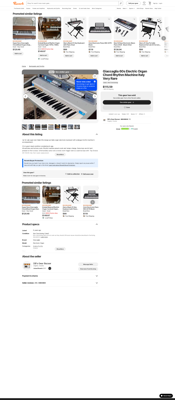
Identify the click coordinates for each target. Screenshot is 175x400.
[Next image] (33, 28)
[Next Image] (95, 96)
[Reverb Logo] (18, 3)
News (124, 8)
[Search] (120, 3)
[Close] (95, 81)
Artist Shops (140, 8)
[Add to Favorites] (33, 19)
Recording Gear (66, 8)
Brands (119, 8)
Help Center (158, 8)
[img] (124, 119)
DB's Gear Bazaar (113, 119)
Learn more (44, 237)
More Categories (97, 8)
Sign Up (155, 3)
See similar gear (62, 72)
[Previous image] (15, 28)
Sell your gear (133, 3)
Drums (75, 8)
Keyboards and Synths (53, 8)
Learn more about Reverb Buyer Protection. (62, 165)
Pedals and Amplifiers (39, 8)
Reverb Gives (149, 8)
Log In (160, 3)
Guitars (28, 8)
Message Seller (88, 264)
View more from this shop (88, 269)
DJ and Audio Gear (84, 8)
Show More (60, 154)
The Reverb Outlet (19, 8)
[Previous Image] (25, 96)
